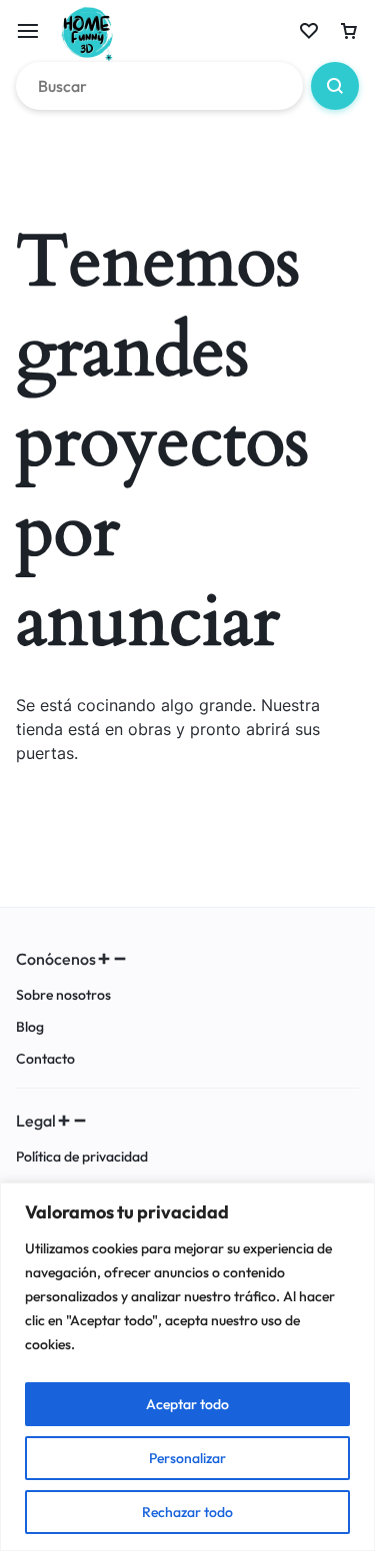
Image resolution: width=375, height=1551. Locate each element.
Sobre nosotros (63, 995)
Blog (30, 1027)
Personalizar (187, 1458)
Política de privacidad (82, 1157)
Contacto (45, 1059)
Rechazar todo (187, 1512)
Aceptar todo (187, 1404)
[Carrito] (349, 31)
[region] (187, 1366)
